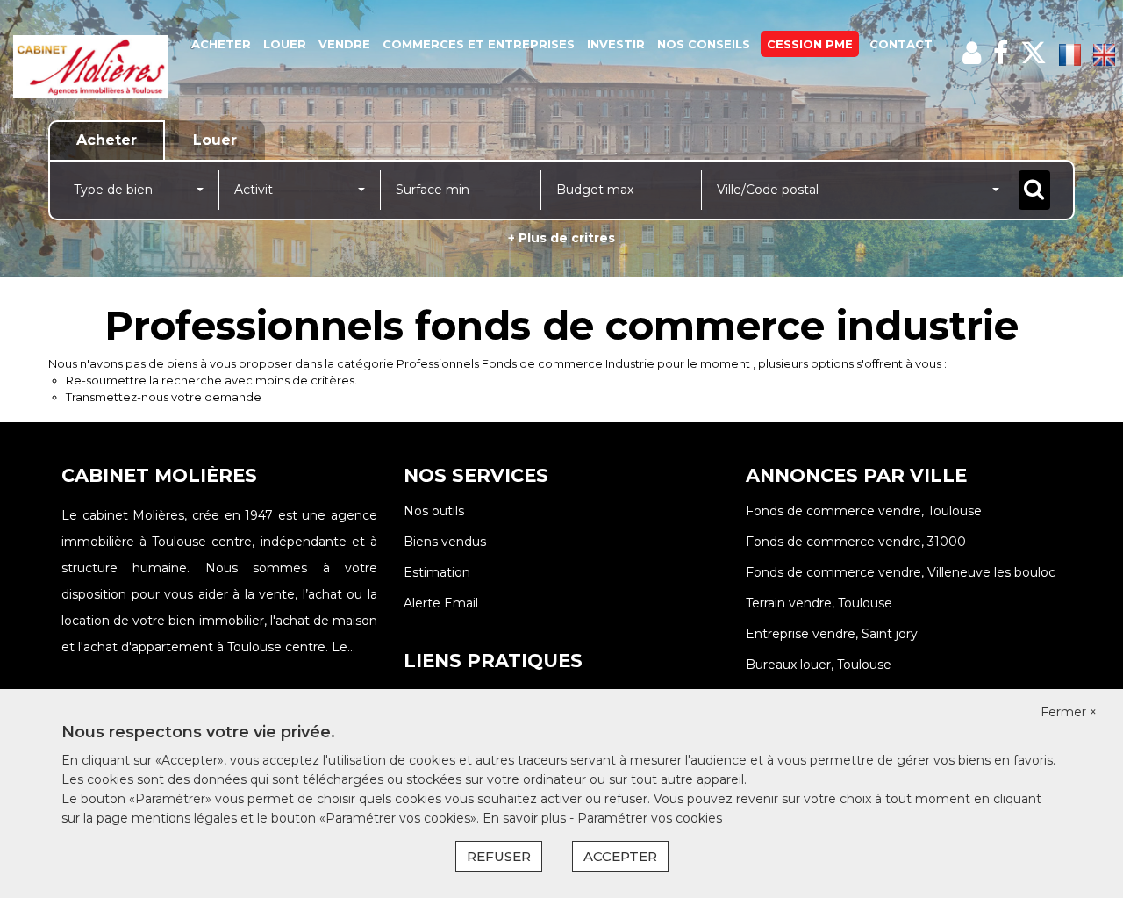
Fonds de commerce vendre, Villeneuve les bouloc (900, 572)
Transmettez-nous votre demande (163, 397)
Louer (284, 44)
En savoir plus (526, 818)
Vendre (344, 44)
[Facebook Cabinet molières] (1000, 53)
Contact (901, 44)
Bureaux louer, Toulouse (818, 664)
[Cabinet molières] (90, 66)
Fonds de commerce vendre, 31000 (856, 542)
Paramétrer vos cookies (649, 818)
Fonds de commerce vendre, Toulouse (864, 511)
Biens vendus (445, 542)
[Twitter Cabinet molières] (1033, 53)
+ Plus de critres (561, 238)
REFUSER (499, 856)
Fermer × (1069, 712)
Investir (616, 44)
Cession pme (810, 44)
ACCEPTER (620, 856)
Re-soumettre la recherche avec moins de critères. (211, 380)
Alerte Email (441, 603)
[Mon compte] (972, 53)
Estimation (437, 572)
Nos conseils (703, 44)
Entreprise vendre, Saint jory (832, 634)
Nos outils (434, 511)
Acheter (221, 44)
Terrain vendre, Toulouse (819, 603)
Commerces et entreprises (479, 44)
